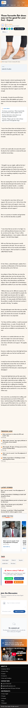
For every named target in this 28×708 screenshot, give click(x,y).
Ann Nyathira (9, 24)
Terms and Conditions (6, 678)
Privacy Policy (5, 671)
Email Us (10, 582)
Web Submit (20, 578)
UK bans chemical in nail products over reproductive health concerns (11, 115)
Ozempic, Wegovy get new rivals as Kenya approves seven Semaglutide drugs (12, 119)
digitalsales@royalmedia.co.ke (8, 686)
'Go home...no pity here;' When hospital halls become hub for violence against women (13, 111)
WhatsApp (9, 578)
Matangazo (4, 703)
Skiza (3, 701)
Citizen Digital (5, 694)
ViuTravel (4, 698)
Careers (3, 673)
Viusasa (3, 696)
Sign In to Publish (19, 611)
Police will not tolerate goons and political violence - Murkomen (12, 505)
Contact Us (4, 676)
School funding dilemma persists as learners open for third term (14, 501)
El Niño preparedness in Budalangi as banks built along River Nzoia (14, 458)
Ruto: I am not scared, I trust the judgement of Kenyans (15, 453)
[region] (14, 535)
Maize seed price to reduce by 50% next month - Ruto (13, 434)
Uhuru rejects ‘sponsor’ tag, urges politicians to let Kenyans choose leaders (15, 441)
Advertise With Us (6, 669)
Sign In (23, 2)
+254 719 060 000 (6, 683)
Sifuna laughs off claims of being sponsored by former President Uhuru (15, 447)
